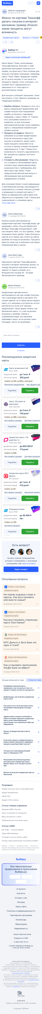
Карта (18, 906)
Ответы (11, 846)
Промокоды (21, 920)
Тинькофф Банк (8, 203)
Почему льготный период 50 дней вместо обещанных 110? (17, 752)
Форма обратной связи (22, 934)
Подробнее (16, 986)
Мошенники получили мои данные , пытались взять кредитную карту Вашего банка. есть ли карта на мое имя (17, 763)
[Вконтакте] (10, 955)
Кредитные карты (11, 37)
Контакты (21, 893)
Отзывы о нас (21, 898)
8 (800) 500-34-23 (21, 942)
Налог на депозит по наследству (14, 813)
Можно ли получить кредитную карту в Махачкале (19, 773)
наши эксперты (29, 563)
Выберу (4, 846)
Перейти (30, 390)
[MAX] (21, 955)
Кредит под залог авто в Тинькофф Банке (17, 789)
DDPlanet (25, 1008)
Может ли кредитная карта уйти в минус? (17, 732)
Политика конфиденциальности (21, 911)
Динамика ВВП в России (11, 809)
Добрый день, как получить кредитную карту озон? (19, 698)
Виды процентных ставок (11, 817)
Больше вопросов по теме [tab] (13, 680)
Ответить (21, 345)
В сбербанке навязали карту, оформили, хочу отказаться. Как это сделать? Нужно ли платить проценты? (19, 688)
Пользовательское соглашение (21, 973)
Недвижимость (21, 928)
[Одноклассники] (15, 955)
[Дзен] (26, 955)
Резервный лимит (17, 509)
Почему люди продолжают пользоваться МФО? (20, 841)
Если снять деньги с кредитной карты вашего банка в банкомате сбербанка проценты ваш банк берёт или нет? (18, 742)
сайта (23, 906)
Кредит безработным (10, 792)
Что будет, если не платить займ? (14, 837)
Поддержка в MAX (21, 938)
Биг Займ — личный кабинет (13, 830)
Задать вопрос (21, 569)
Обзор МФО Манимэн (10, 833)
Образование (21, 924)
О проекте (21, 889)
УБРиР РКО (6, 796)
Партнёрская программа (21, 915)
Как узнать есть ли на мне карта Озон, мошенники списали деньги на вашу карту (18, 708)
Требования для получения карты (15, 820)
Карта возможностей (18, 368)
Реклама (21, 902)
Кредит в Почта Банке (10, 800)
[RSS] (31, 955)
